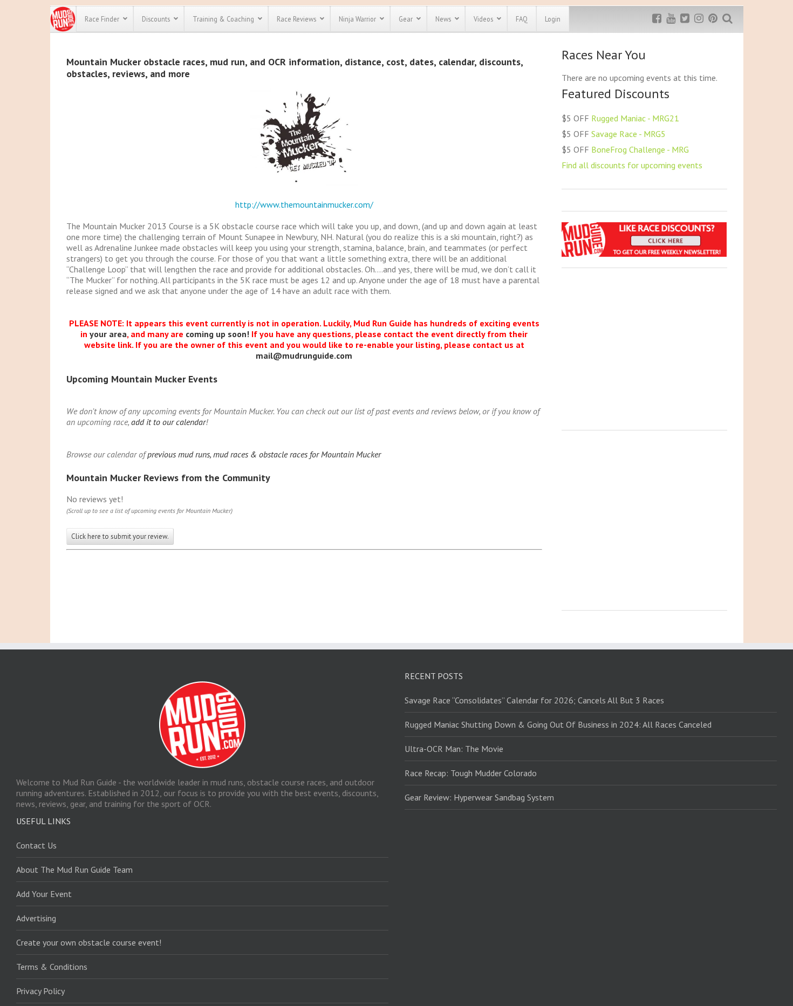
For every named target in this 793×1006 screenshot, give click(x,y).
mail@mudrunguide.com (304, 355)
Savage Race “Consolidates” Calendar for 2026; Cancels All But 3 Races (534, 700)
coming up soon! (217, 334)
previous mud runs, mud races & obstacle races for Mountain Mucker (264, 454)
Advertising (36, 918)
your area (108, 334)
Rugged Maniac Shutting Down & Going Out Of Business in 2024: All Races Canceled (558, 724)
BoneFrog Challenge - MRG (640, 149)
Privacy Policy (40, 991)
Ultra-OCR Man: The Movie (454, 748)
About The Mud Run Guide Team (74, 869)
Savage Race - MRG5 (628, 133)
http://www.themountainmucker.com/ (304, 204)
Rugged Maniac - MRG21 (635, 118)
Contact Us (36, 845)
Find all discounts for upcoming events (632, 165)
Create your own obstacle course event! (88, 942)
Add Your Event (44, 893)
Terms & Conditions (51, 966)
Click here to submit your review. (120, 536)
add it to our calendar (168, 421)
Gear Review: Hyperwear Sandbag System (479, 797)
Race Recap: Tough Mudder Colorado (471, 773)
